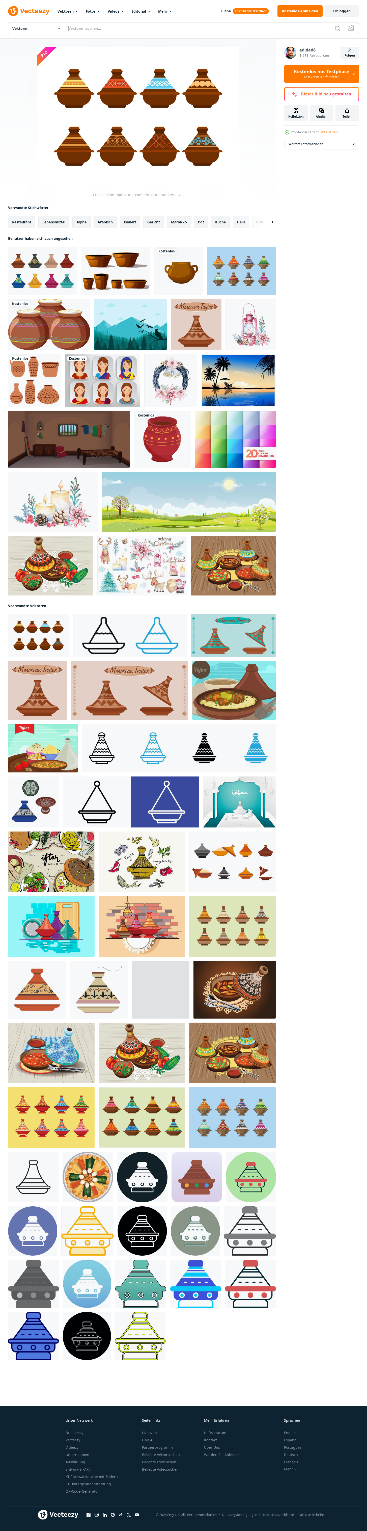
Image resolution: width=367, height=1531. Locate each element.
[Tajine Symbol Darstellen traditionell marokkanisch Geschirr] (179, 748)
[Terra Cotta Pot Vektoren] (115, 271)
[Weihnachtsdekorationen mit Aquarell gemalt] (142, 565)
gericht (153, 222)
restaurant (21, 222)
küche (220, 222)
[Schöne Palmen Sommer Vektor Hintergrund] (238, 380)
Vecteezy (73, 1440)
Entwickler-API (78, 1469)
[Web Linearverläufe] (235, 439)
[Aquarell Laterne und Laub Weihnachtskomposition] (250, 324)
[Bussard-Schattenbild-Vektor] (130, 324)
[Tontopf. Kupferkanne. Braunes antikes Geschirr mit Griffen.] (178, 271)
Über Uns (212, 1447)
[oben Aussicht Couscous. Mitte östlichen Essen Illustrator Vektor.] (88, 1177)
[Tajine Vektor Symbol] (142, 1177)
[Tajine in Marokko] (241, 271)
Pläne (226, 11)
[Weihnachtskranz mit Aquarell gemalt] (170, 380)
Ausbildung (75, 1462)
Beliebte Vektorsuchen (161, 1454)
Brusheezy (74, 1432)
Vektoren (66, 11)
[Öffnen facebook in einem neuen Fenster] (89, 1515)
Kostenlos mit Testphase (321, 74)
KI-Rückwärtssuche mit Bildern (92, 1476)
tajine (81, 222)
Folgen (350, 55)
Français (291, 1462)
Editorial (138, 11)
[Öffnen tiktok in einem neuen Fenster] (121, 1515)
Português (292, 1447)
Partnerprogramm (157, 1447)
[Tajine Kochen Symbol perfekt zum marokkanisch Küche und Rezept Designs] (130, 635)
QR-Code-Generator (82, 1491)
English (290, 1432)
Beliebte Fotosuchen (159, 1462)
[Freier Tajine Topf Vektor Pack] (38, 635)
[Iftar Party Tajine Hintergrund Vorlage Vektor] (239, 801)
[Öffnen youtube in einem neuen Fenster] (137, 1515)
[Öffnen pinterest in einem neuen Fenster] (113, 1515)
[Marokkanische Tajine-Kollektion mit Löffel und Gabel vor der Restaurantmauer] (142, 926)
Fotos (91, 11)
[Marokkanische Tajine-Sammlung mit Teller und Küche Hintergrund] (51, 926)
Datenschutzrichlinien (278, 1514)
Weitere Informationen (306, 144)
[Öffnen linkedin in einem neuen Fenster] (105, 1515)
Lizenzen (149, 1432)
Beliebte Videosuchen (160, 1469)
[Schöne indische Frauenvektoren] (102, 380)
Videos (113, 11)
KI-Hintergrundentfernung (88, 1484)
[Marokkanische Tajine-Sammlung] (232, 926)
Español (290, 1440)
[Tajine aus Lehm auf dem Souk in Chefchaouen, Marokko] (142, 1117)
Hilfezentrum (215, 1432)
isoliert (130, 222)
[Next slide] (268, 222)
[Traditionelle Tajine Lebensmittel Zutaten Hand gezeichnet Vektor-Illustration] (142, 862)
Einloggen (342, 11)
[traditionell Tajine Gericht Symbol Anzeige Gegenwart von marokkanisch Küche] (131, 801)
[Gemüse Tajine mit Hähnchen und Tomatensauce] (50, 565)
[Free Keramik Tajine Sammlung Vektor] (232, 862)
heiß (241, 222)
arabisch (105, 222)
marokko (179, 222)
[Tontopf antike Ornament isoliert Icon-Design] (162, 439)
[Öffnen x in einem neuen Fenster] (129, 1515)
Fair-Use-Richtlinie (311, 1514)
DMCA (147, 1440)
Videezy (72, 1447)
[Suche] (337, 28)
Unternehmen (77, 1454)
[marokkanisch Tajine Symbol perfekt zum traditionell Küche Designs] (33, 1177)
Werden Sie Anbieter (221, 1454)
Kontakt (210, 1440)
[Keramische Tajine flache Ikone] (51, 1117)
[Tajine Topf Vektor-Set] (42, 271)
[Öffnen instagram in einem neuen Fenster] (97, 1515)
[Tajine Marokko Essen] (234, 690)
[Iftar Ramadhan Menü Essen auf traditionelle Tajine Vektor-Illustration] (51, 862)
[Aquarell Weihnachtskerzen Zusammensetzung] (53, 502)
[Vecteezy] (28, 11)
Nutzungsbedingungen (239, 1514)
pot (201, 222)
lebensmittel (53, 222)
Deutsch (291, 1454)
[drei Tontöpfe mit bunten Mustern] (49, 324)
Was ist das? (329, 132)
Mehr (162, 11)
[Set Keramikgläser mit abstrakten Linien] (34, 380)
